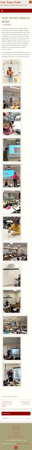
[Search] (28, 419)
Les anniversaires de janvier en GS (25, 403)
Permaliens (14, 396)
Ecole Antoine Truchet (10, 2)
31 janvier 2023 (7, 24)
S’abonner (16, 432)
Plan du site (15, 430)
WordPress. (27, 444)
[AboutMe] (30, 2)
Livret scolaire (16, 434)
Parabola (19, 444)
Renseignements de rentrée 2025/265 (16, 436)
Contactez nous (15, 426)
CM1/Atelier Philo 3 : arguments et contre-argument (7, 404)
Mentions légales (15, 428)
